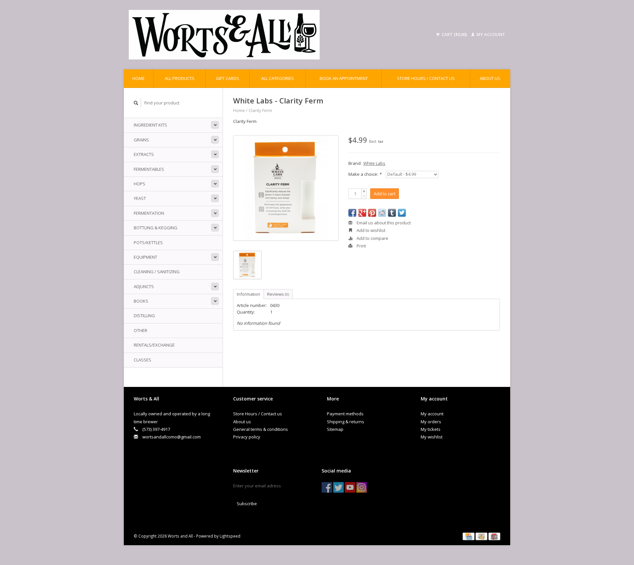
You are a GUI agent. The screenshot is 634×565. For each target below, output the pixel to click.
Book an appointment (344, 78)
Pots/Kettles (148, 242)
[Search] (136, 103)
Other (140, 330)
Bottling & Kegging (155, 228)
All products (179, 78)
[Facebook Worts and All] (327, 487)
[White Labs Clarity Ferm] (285, 188)
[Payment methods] (469, 536)
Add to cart (384, 194)
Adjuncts (144, 286)
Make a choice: (364, 174)
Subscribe (247, 504)
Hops (139, 184)
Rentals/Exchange (154, 345)
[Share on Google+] (362, 213)
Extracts (144, 154)
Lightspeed (230, 536)
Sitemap (335, 429)
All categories (277, 78)
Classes (142, 360)
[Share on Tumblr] (392, 213)
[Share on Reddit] (382, 213)
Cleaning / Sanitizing (157, 272)
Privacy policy (246, 437)
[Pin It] (372, 213)
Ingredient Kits (150, 125)
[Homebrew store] (267, 34)
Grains (141, 140)
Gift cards (227, 78)
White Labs (374, 163)
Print (361, 246)
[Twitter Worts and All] (338, 487)
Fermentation (149, 213)
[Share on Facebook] (352, 213)
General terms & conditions (260, 429)
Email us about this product (383, 223)
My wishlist (431, 437)
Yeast (140, 198)
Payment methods (345, 414)
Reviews (278, 294)
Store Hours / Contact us (426, 78)
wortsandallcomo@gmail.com (171, 437)
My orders (431, 422)
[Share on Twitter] (402, 213)
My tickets (430, 429)
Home (138, 78)
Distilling (144, 316)
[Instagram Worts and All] (361, 487)
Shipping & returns (345, 422)
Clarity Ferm (260, 110)
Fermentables (149, 169)
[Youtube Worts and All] (350, 487)
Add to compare (372, 238)
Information (248, 294)
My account (490, 34)
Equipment (145, 257)
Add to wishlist (370, 230)
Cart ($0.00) (454, 34)
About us (490, 78)
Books (141, 301)
